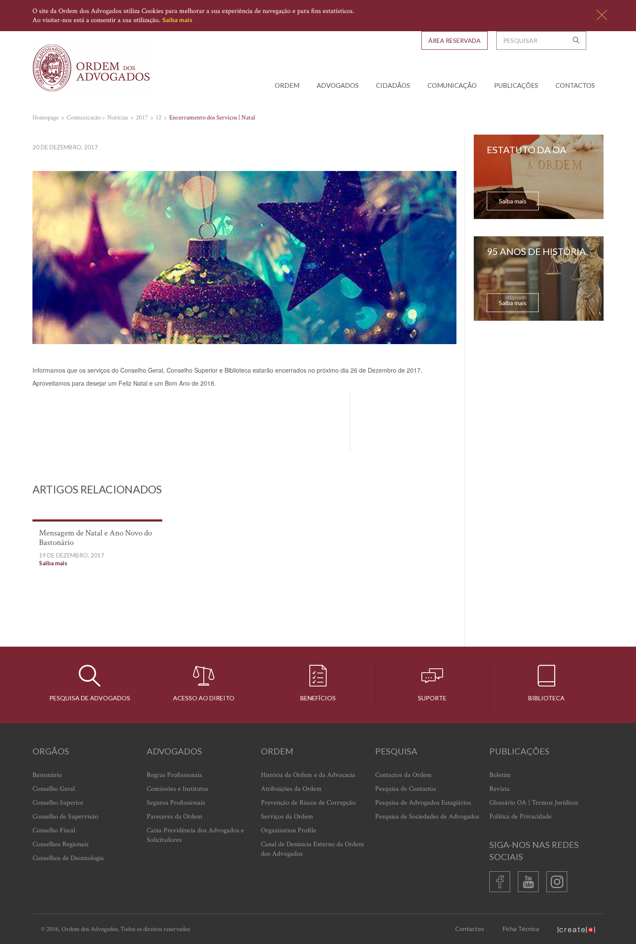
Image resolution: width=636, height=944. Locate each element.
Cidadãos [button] (393, 85)
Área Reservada (454, 40)
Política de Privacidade (520, 816)
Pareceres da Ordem (174, 816)
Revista (499, 788)
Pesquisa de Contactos (405, 788)
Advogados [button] (338, 85)
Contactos (575, 85)
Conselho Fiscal (53, 830)
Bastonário (47, 775)
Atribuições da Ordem (291, 788)
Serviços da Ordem (287, 816)
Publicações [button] (516, 85)
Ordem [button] (287, 85)
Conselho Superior (58, 802)
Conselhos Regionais (60, 844)
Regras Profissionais (174, 775)
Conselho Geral (53, 788)
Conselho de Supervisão (65, 816)
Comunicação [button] (452, 85)
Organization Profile (288, 830)
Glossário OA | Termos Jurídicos (533, 802)
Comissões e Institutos (178, 788)
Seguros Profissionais (176, 802)
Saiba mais (177, 19)
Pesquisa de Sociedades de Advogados (427, 816)
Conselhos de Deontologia (68, 858)
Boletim (500, 775)
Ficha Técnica (521, 928)
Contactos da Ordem (403, 775)
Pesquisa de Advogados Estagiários (423, 802)
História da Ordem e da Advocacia (308, 775)
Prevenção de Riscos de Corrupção (308, 802)
